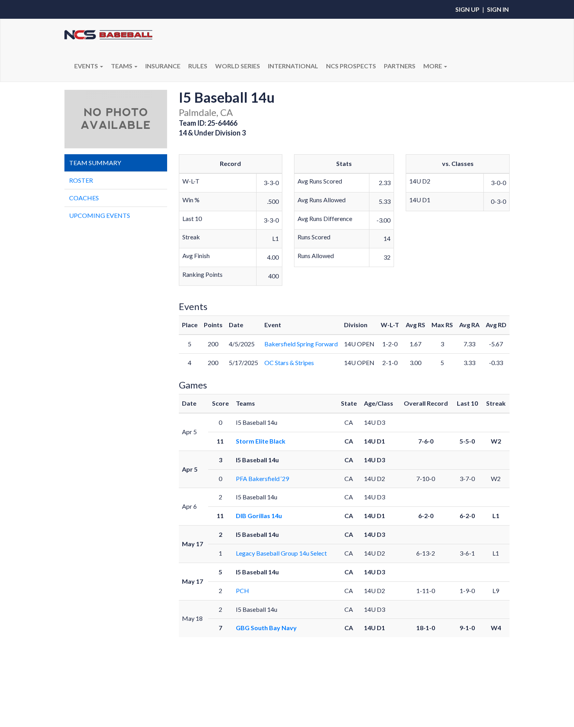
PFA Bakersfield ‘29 (262, 478)
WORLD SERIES (237, 65)
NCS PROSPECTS (351, 65)
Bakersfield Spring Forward (301, 343)
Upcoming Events (99, 215)
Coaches (84, 197)
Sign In (498, 9)
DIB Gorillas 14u (259, 515)
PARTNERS (399, 65)
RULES (197, 65)
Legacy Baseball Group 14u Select (281, 553)
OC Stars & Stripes (289, 362)
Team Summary (95, 162)
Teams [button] (122, 65)
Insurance (162, 65)
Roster (81, 180)
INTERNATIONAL (293, 65)
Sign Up (467, 9)
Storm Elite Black (260, 441)
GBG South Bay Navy (266, 627)
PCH (242, 590)
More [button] (433, 65)
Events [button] (86, 65)
